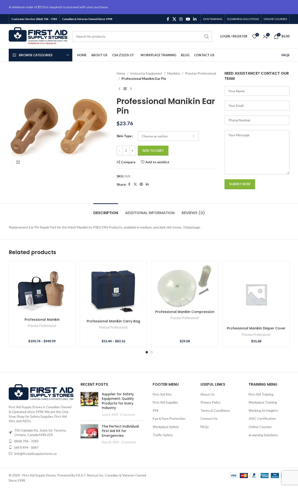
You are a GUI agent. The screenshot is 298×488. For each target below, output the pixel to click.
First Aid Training (261, 394)
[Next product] (131, 89)
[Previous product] (119, 89)
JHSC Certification (262, 418)
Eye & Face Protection (169, 418)
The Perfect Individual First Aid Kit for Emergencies (120, 431)
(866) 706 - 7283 (26, 441)
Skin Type (124, 136)
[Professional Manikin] (42, 289)
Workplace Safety (166, 427)
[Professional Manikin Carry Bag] (113, 290)
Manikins (173, 73)
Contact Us (208, 418)
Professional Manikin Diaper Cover (256, 328)
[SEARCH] (206, 36)
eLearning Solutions (263, 435)
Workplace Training (263, 402)
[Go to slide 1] (147, 352)
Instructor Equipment (146, 73)
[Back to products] (125, 89)
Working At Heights (263, 410)
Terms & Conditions (215, 410)
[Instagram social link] (181, 19)
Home (121, 73)
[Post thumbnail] (89, 404)
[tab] (105, 210)
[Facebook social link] (168, 19)
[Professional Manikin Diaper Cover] (256, 294)
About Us (207, 394)
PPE (156, 410)
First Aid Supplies (165, 402)
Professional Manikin (42, 319)
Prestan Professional (200, 73)
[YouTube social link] (188, 19)
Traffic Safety (163, 435)
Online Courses (260, 427)
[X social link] (174, 19)
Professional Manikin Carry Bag (113, 321)
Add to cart (153, 150)
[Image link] (41, 392)
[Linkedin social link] (195, 19)
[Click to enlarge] (18, 162)
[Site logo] (38, 36)
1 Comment (127, 414)
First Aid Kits (162, 394)
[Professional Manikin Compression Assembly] (185, 286)
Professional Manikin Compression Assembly (184, 314)
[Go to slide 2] (151, 352)
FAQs (204, 427)
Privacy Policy (210, 402)
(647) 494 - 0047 (26, 447)
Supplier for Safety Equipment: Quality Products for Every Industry (118, 401)
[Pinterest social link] (141, 184)
